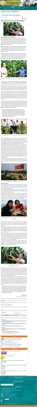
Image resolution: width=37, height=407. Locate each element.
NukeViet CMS (15, 403)
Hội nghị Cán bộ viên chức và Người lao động (11, 341)
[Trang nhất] (1, 7)
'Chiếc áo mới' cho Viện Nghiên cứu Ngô (8, 331)
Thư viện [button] (18, 8)
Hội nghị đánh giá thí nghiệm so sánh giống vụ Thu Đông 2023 (13, 342)
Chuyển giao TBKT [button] (26, 7)
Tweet (2, 309)
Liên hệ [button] (23, 8)
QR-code (1, 401)
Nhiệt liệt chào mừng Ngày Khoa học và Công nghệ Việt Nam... (13, 338)
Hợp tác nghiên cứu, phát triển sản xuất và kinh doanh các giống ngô (16, 370)
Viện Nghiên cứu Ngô (8, 403)
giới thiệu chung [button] (6, 7)
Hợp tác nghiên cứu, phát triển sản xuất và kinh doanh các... (13, 345)
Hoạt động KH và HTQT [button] (7, 8)
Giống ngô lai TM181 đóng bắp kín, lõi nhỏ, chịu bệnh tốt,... (13, 344)
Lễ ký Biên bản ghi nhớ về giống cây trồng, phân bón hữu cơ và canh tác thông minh (14, 323)
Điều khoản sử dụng (25, 403)
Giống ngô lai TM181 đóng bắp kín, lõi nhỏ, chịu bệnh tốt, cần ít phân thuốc (16, 366)
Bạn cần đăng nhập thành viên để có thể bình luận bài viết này (10, 315)
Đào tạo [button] (14, 8)
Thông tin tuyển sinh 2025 (10, 355)
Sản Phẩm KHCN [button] (18, 7)
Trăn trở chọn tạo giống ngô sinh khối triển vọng (9, 332)
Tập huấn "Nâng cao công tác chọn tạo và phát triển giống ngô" (11, 325)
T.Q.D (21, 403)
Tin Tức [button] (12, 7)
